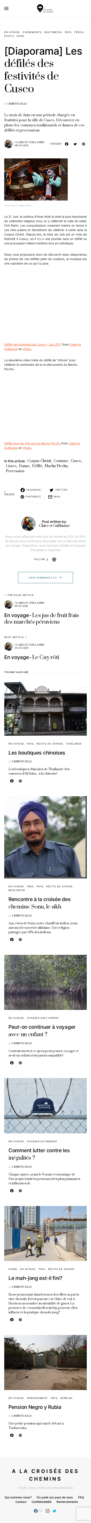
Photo (9, 36)
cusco (76, 461)
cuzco (11, 466)
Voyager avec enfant (43, 1017)
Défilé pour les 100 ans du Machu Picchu (32, 443)
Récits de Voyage (50, 743)
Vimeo (27, 349)
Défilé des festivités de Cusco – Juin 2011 (33, 344)
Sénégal (66, 1398)
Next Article (14, 637)
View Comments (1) (42, 577)
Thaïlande (74, 743)
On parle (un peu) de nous (55, 1497)
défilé (37, 466)
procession (15, 471)
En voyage (12, 32)
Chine (12, 1269)
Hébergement (37, 1398)
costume (61, 461)
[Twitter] (54, 1511)
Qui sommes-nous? (18, 1497)
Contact (20, 1502)
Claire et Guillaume (29, 142)
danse (24, 466)
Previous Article (21, 595)
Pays (68, 32)
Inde (30, 886)
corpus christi (39, 461)
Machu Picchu (56, 466)
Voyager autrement (42, 1141)
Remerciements (67, 1502)
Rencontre (16, 890)
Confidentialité (41, 1502)
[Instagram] (48, 1511)
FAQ (81, 1497)
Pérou (79, 32)
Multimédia (53, 32)
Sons (20, 36)
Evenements (32, 32)
